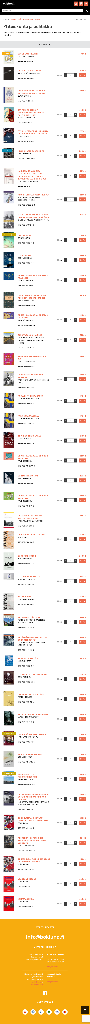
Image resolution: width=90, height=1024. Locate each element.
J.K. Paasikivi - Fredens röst (32, 675)
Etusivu (6, 19)
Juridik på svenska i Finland (32, 734)
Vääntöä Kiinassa (27, 879)
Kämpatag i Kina (26, 899)
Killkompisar (25, 597)
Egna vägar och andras (30, 335)
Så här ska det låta (28, 659)
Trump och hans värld (29, 436)
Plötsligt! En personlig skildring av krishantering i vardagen (32, 840)
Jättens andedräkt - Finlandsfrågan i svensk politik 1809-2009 (31, 112)
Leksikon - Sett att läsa (31, 695)
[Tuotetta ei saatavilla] (84, 60)
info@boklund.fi (45, 937)
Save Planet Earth (28, 54)
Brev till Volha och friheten (33, 715)
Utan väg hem (25, 256)
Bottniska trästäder (29, 617)
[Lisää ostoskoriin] (84, 82)
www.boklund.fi (36, 982)
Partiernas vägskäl (28, 416)
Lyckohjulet (24, 236)
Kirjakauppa (15, 19)
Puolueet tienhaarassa (30, 396)
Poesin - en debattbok (29, 71)
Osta (82, 75)
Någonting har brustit (30, 754)
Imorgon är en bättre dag (31, 535)
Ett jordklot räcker (29, 577)
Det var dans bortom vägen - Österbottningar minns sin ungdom (33, 797)
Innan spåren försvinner (31, 151)
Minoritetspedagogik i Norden (33, 195)
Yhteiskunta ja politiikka (31, 19)
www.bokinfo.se (37, 985)
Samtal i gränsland (28, 476)
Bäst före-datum (27, 556)
